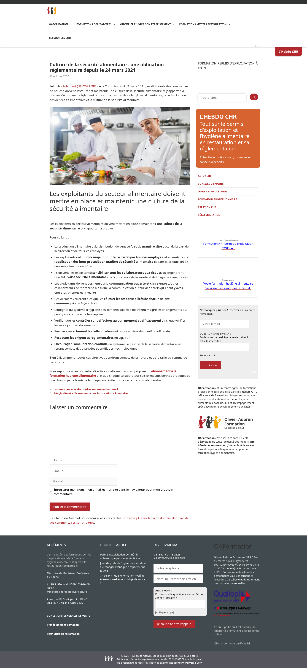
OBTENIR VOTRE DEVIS (167, 554)
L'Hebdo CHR (288, 52)
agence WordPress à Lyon (187, 662)
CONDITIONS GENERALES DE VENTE (68, 615)
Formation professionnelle (217, 199)
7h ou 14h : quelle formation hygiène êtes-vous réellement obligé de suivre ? (122, 579)
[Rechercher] (254, 97)
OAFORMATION (58, 24)
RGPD (253, 372)
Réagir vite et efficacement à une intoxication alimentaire (91, 393)
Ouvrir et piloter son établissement (145, 24)
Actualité (205, 176)
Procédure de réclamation (63, 624)
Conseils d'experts (211, 183)
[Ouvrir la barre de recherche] (256, 46)
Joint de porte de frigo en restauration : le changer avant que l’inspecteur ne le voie (123, 567)
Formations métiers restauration (203, 24)
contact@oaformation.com (240, 568)
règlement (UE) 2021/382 (79, 86)
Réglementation (209, 215)
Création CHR (207, 207)
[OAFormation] (52, 10)
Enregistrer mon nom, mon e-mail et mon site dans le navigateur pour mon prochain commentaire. (113, 491)
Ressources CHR (60, 38)
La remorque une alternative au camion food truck (86, 389)
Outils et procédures (213, 191)
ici (248, 643)
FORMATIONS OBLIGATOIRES (94, 24)
